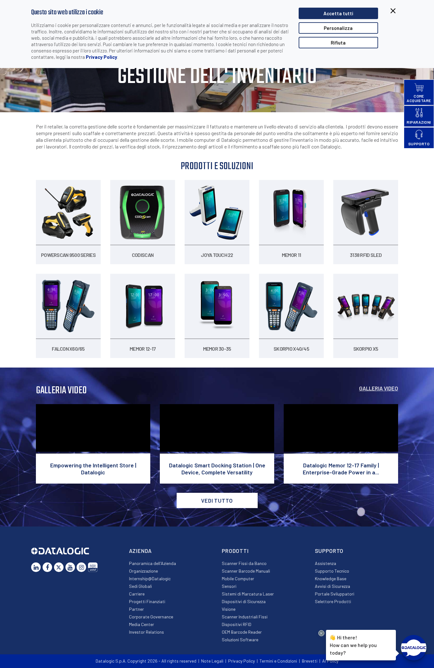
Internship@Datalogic (150, 578)
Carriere (137, 593)
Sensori (229, 586)
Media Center (141, 624)
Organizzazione (143, 571)
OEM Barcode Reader (242, 632)
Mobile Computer (238, 578)
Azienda (140, 550)
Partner (136, 609)
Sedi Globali (140, 586)
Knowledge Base (330, 578)
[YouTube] (70, 567)
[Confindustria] (93, 567)
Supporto (329, 550)
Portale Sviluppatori (334, 593)
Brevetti (309, 661)
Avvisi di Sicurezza (332, 586)
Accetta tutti (338, 13)
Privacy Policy (101, 57)
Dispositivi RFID (236, 624)
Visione (228, 609)
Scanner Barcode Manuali (246, 571)
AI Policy (330, 661)
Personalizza (338, 28)
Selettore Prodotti (333, 601)
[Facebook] (47, 567)
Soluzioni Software (240, 639)
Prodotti (235, 550)
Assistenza (325, 563)
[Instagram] (81, 567)
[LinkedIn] (36, 567)
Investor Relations (146, 632)
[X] (59, 567)
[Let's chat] (413, 647)
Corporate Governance (151, 616)
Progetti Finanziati (147, 601)
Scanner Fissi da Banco (244, 563)
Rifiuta (338, 42)
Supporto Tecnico (332, 571)
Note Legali (212, 661)
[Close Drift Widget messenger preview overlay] (321, 633)
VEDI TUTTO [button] (217, 500)
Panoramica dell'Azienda (152, 563)
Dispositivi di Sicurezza (244, 601)
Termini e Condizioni (278, 661)
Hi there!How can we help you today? (353, 644)
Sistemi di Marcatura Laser (248, 593)
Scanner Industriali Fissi (245, 616)
